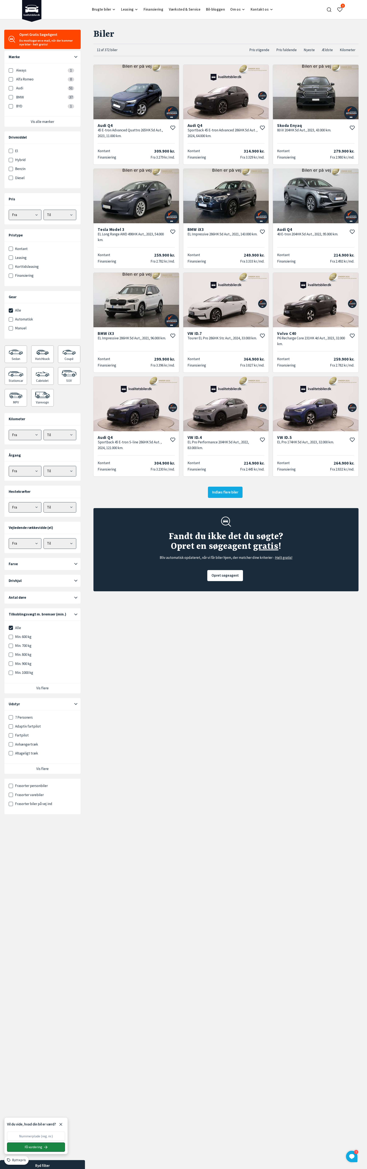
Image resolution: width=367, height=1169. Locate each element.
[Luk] (60, 1124)
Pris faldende (286, 50)
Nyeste (309, 50)
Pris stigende (259, 50)
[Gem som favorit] (172, 128)
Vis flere (42, 688)
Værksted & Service (184, 9)
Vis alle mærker (42, 121)
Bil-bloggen (215, 9)
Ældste (327, 50)
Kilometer (347, 50)
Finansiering (153, 9)
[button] (329, 9)
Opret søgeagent (225, 575)
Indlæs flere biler (225, 492)
